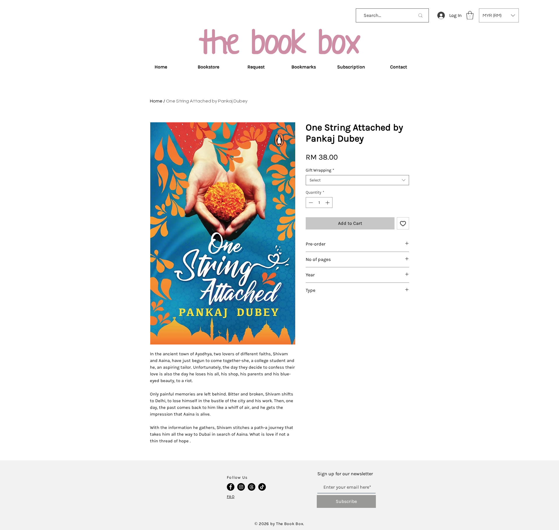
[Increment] (328, 202)
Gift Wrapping (320, 170)
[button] (469, 15)
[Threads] (251, 487)
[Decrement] (310, 202)
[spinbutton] (319, 202)
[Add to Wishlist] (403, 223)
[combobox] (357, 180)
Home (156, 101)
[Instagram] (241, 487)
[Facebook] (230, 487)
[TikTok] (262, 487)
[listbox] (499, 15)
